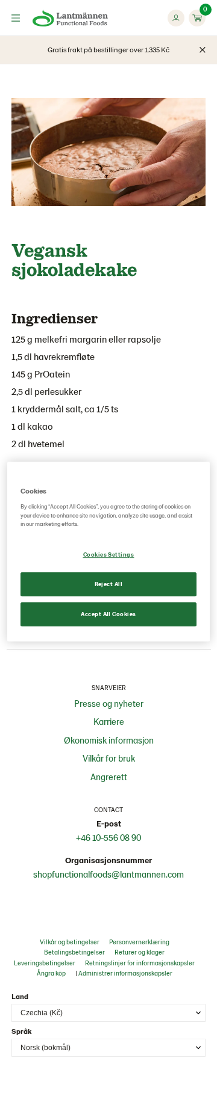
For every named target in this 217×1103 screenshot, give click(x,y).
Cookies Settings (108, 554)
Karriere (108, 721)
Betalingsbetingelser (74, 952)
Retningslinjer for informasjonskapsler (140, 963)
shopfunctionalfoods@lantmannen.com (108, 874)
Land (19, 996)
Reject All (109, 583)
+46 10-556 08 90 (108, 837)
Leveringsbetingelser (44, 963)
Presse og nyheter (108, 703)
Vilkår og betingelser (69, 942)
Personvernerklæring (139, 942)
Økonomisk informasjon (109, 740)
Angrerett (108, 776)
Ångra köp (51, 973)
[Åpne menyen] (15, 18)
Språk (21, 1031)
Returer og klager (140, 952)
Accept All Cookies (108, 613)
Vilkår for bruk (109, 758)
